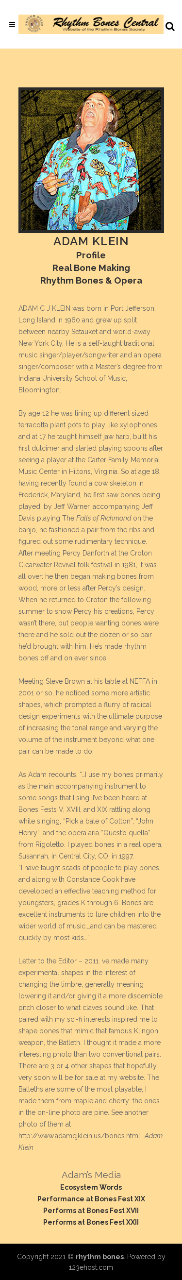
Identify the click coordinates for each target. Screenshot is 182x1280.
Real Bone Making (91, 267)
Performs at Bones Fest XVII (91, 1210)
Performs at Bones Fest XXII (91, 1222)
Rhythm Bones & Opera (91, 280)
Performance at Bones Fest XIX (91, 1199)
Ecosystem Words (91, 1187)
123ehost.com (91, 1267)
